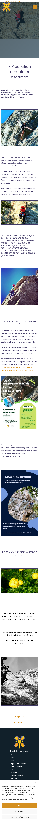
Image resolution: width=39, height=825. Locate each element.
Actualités (14, 772)
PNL (12, 761)
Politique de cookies (18, 822)
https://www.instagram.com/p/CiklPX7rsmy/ (17, 370)
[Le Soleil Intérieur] (6, 7)
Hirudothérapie (16, 766)
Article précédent (19, 716)
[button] (36, 783)
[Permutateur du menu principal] (35, 7)
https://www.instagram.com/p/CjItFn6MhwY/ (17, 367)
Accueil (13, 755)
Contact (14, 778)
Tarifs (13, 769)
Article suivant (19, 722)
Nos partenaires (17, 775)
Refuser (19, 811)
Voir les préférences (19, 817)
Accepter (19, 806)
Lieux (13, 758)
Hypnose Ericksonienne (19, 763)
